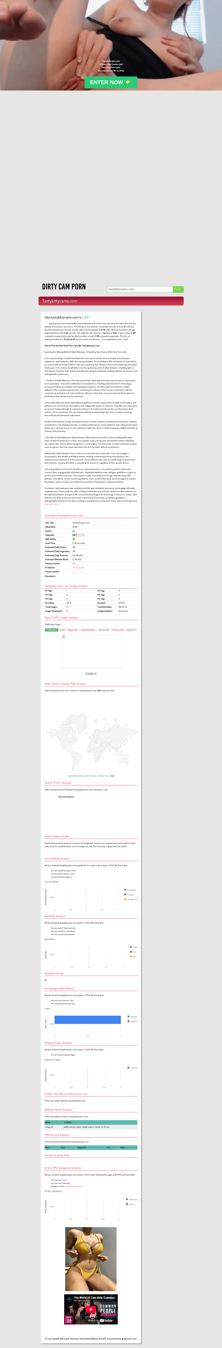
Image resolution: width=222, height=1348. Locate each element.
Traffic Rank (51, 630)
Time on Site (118, 630)
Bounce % (103, 630)
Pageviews (72, 630)
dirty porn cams (51, 504)
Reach (62, 630)
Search (178, 289)
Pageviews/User (88, 630)
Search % (131, 630)
